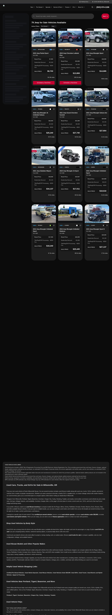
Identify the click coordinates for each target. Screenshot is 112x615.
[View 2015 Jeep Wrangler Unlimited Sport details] (97, 155)
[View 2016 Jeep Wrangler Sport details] (97, 38)
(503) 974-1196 (102, 7)
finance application (58, 516)
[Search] (92, 7)
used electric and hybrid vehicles (17, 516)
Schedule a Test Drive (44, 82)
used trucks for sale (75, 535)
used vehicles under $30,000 (89, 514)
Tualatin (53, 595)
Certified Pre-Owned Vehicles (15, 572)
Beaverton (27, 595)
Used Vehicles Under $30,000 (61, 572)
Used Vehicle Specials (31, 572)
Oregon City (34, 595)
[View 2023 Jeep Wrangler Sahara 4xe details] (97, 97)
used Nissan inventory (33, 506)
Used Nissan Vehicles (45, 572)
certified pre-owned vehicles (43, 514)
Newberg (47, 595)
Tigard (15, 595)
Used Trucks (82, 572)
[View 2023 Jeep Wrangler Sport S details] (97, 213)
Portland (9, 595)
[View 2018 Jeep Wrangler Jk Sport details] (70, 155)
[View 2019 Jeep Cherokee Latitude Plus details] (70, 38)
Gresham (20, 595)
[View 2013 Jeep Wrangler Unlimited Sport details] (44, 213)
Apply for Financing (19, 575)
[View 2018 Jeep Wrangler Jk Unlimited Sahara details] (44, 97)
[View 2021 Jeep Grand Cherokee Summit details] (70, 97)
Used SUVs (74, 572)
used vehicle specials (68, 514)
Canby (41, 595)
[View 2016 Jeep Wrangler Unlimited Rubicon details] (70, 212)
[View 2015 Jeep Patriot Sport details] (44, 38)
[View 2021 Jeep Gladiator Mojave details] (44, 155)
